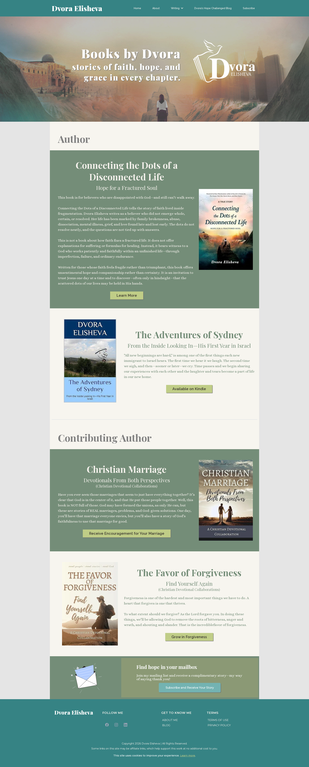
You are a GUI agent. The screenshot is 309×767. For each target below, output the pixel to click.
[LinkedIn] (125, 724)
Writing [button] (175, 8)
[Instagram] (116, 724)
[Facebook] (107, 724)
